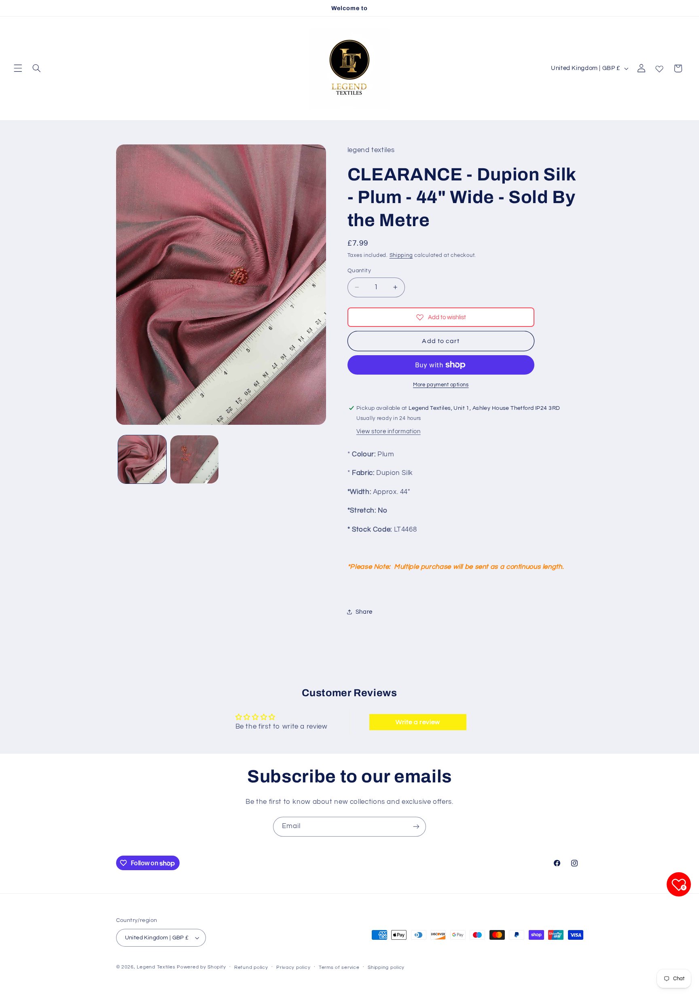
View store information (388, 431)
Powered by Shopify (201, 967)
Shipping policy (386, 967)
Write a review (418, 722)
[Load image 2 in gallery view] (194, 459)
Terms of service (339, 967)
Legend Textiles (156, 967)
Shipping (401, 255)
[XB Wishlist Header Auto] (659, 67)
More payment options (441, 385)
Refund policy (251, 967)
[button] (17, 68)
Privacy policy (293, 967)
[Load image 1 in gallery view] (142, 459)
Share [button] (364, 612)
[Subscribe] (416, 827)
